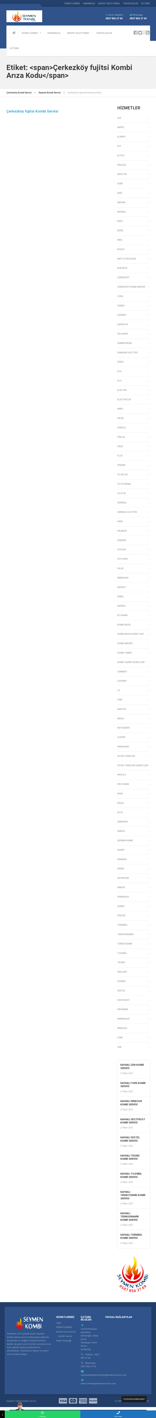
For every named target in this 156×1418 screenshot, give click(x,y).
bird (119, 240)
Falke (120, 418)
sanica (121, 831)
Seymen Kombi (125, 840)
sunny (120, 906)
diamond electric (127, 352)
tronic (121, 962)
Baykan (121, 202)
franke (121, 465)
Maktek (121, 709)
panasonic (123, 746)
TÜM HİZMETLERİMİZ (64, 1325)
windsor (122, 1028)
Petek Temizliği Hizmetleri (132, 765)
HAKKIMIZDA (89, 3)
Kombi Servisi (124, 643)
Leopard (122, 681)
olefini (121, 737)
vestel (121, 990)
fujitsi (121, 493)
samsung (122, 821)
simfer (121, 887)
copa (120, 296)
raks (120, 793)
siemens (121, 859)
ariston (122, 174)
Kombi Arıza (124, 625)
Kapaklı (121, 606)
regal (120, 803)
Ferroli (121, 427)
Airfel (120, 127)
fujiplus (122, 474)
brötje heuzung (126, 259)
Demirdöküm (124, 343)
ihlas (120, 568)
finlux (121, 437)
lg (118, 690)
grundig (122, 531)
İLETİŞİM (145, 3)
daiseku (121, 315)
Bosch (121, 249)
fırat (120, 446)
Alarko (121, 136)
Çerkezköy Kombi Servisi (131, 287)
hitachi (121, 549)
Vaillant (122, 972)
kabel (120, 596)
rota (120, 812)
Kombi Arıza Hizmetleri (130, 634)
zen (119, 1047)
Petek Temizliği (126, 756)
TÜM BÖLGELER (130, 3)
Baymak (121, 212)
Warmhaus (123, 1019)
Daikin (120, 305)
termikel (122, 925)
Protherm (123, 784)
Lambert (122, 671)
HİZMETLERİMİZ (72, 3)
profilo (121, 775)
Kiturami (122, 615)
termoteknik (124, 944)
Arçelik (121, 165)
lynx (119, 700)
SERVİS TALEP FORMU (109, 3)
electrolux (124, 399)
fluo (120, 455)
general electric (127, 512)
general (122, 502)
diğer (120, 362)
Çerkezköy (123, 277)
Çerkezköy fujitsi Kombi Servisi (32, 111)
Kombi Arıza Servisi (66, 1331)
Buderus (122, 268)
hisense (121, 540)
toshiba (122, 953)
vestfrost (123, 1000)
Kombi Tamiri (124, 653)
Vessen (121, 981)
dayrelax (122, 324)
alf (119, 146)
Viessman (122, 1009)
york (120, 1037)
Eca (119, 371)
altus (120, 155)
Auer (120, 183)
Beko (120, 221)
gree (120, 521)
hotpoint (122, 559)
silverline (123, 878)
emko (120, 409)
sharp (120, 850)
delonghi (122, 334)
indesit (121, 587)
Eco (119, 380)
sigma (120, 868)
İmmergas (122, 578)
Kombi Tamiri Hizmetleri (131, 662)
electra (122, 390)
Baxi (119, 193)
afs (119, 118)
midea (120, 718)
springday (123, 897)
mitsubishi (123, 728)
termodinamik (125, 934)
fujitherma (124, 484)
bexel (120, 230)
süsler (121, 915)
